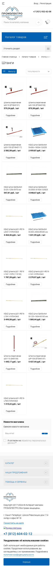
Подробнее (10, 115)
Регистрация (45, 3)
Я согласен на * (27, 441)
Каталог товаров (15, 37)
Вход (36, 3)
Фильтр (11, 71)
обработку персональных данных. (27, 441)
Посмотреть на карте (14, 523)
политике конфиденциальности (19, 555)
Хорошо (26, 562)
